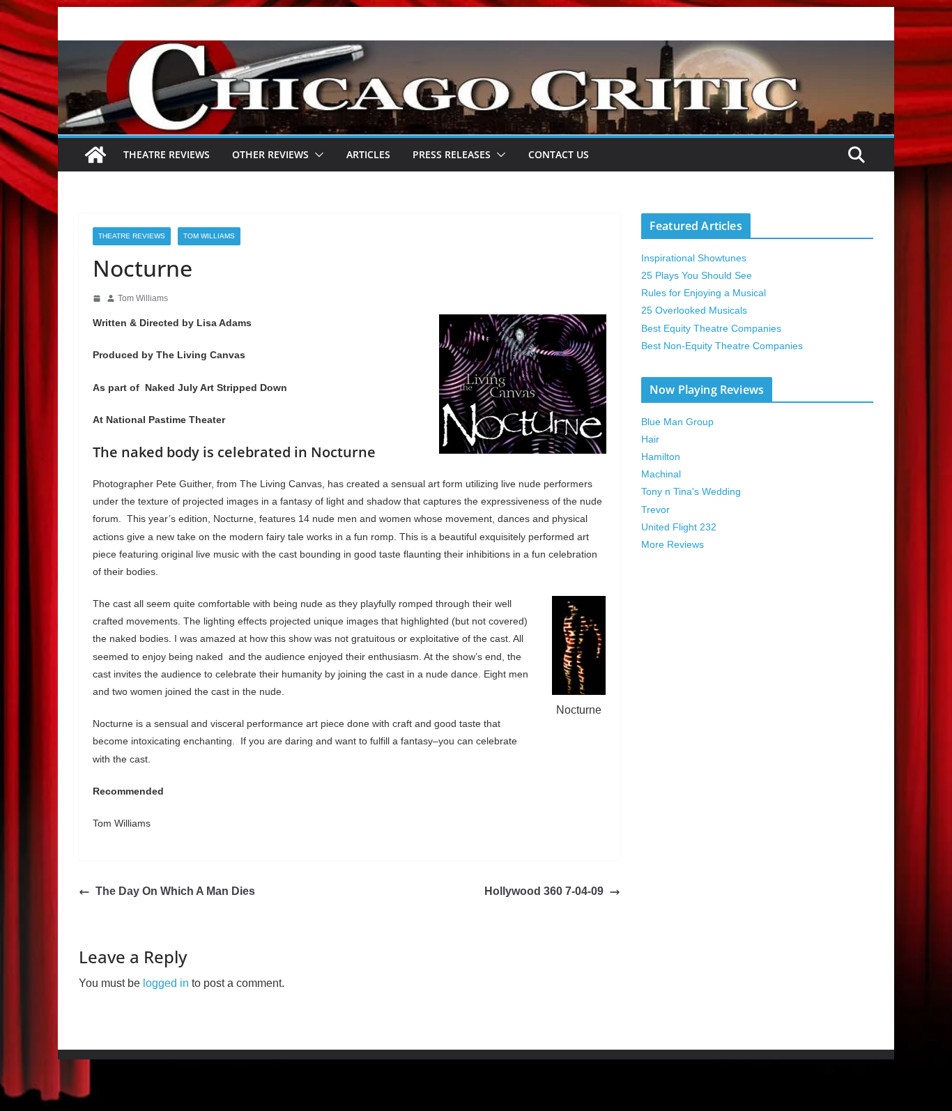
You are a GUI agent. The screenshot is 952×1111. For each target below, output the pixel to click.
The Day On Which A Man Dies (175, 891)
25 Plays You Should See (696, 275)
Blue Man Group (677, 421)
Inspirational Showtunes (693, 257)
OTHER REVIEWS (270, 154)
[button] (316, 154)
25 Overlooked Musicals (694, 310)
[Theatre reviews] (476, 50)
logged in (166, 983)
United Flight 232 (678, 526)
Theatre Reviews (166, 154)
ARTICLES (368, 154)
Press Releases (452, 154)
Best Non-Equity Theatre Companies (722, 345)
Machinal (661, 474)
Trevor (655, 509)
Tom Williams (209, 236)
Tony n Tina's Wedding (691, 491)
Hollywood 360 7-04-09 (544, 891)
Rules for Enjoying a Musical (703, 292)
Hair (650, 439)
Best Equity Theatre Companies (711, 328)
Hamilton (660, 456)
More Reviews (672, 544)
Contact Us (558, 154)
